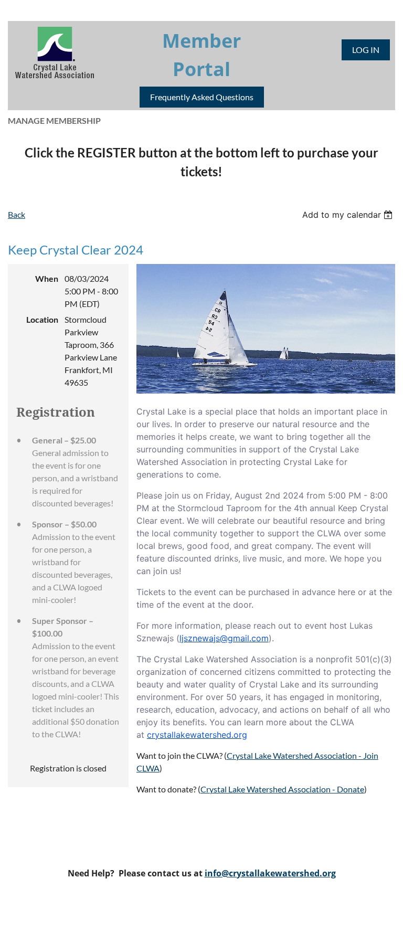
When (46, 278)
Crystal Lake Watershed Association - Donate (282, 789)
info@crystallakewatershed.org (270, 873)
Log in (365, 50)
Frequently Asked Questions (201, 97)
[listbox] (348, 214)
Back (16, 214)
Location (42, 319)
